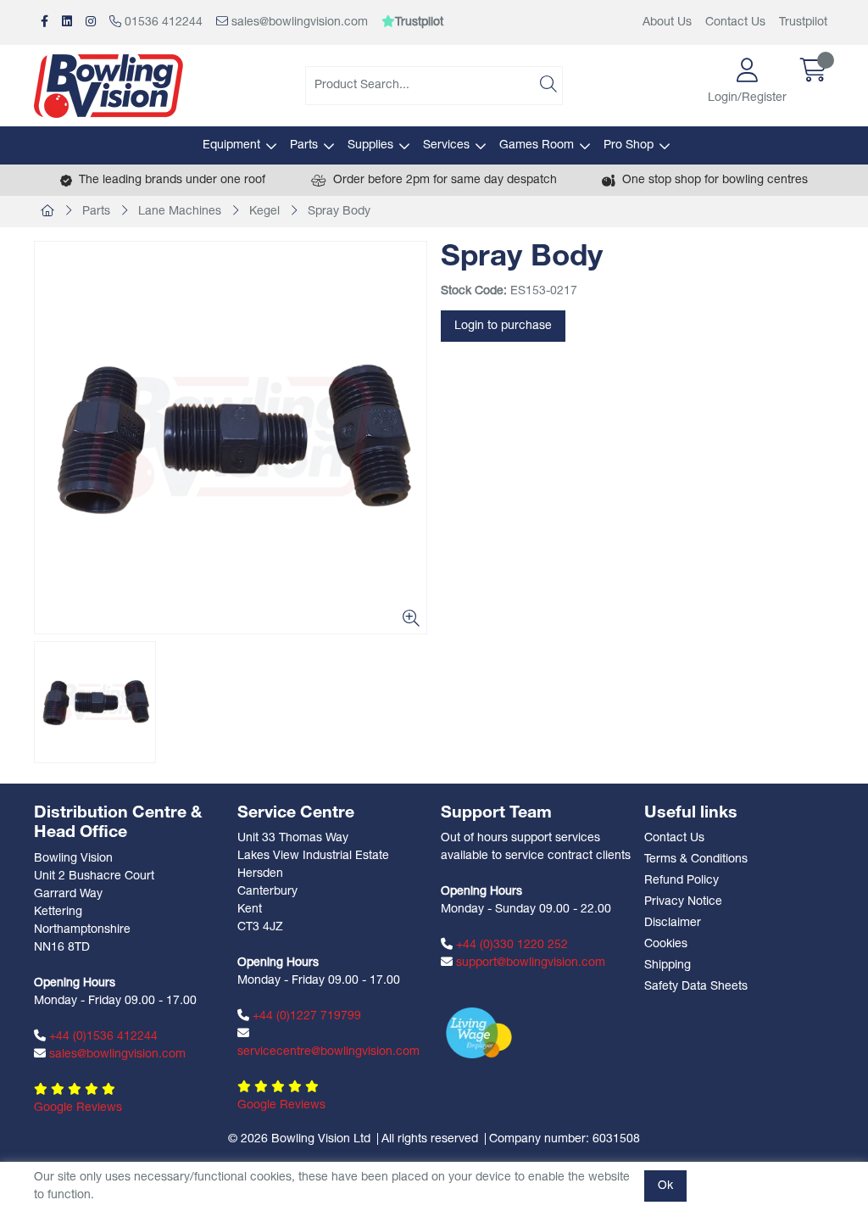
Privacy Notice (683, 902)
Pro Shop (629, 145)
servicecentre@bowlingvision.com (328, 1052)
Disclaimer (672, 923)
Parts (304, 145)
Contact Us (735, 22)
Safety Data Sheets (696, 986)
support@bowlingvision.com (529, 963)
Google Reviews (78, 1108)
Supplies (370, 145)
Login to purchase (503, 326)
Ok (665, 1186)
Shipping (667, 965)
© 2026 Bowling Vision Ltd (299, 1139)
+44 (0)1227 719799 (305, 1016)
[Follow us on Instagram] (91, 22)
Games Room (536, 145)
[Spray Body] (230, 437)
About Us (667, 22)
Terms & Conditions (696, 859)
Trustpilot (803, 22)
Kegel (264, 211)
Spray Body (339, 211)
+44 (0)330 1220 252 (510, 945)
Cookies (665, 944)
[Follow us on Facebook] (44, 22)
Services (446, 145)
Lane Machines (179, 211)
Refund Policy (681, 880)
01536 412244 (162, 22)
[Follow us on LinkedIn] (67, 22)
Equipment (231, 145)
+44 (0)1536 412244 (102, 1036)
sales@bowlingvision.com (298, 22)
